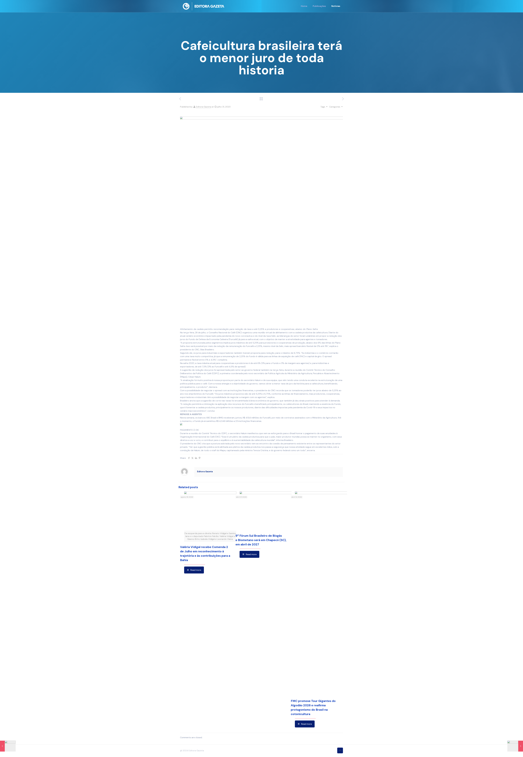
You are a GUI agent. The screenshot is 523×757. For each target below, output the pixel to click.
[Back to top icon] (340, 750)
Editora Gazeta (203, 106)
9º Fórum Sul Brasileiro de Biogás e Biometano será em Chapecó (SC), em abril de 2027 (260, 540)
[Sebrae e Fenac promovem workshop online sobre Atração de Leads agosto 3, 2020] (515, 746)
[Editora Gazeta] (203, 6)
